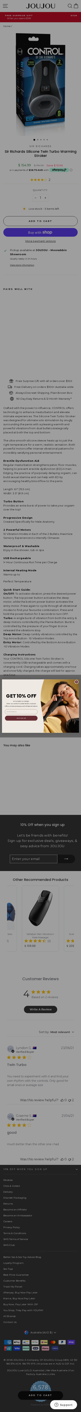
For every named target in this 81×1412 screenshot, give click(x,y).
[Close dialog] (76, 682)
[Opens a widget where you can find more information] (63, 1405)
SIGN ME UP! (21, 718)
